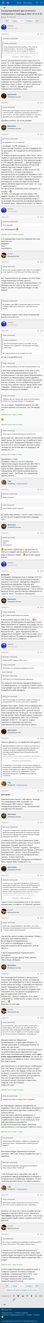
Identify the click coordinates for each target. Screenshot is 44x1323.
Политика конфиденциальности (13, 1315)
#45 (41, 262)
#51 (41, 652)
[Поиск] (41, 3)
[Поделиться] (38, 34)
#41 (41, 34)
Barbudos (12, 126)
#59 (41, 1195)
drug (4, 17)
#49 (41, 571)
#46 (41, 331)
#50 (41, 607)
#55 (41, 875)
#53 (41, 791)
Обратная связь (7, 1313)
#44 (41, 217)
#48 (41, 533)
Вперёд (29, 21)
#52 (41, 738)
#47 (41, 489)
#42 (41, 103)
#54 (41, 822)
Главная (36, 1315)
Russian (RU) (7, 1310)
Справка (29, 1315)
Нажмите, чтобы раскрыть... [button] (22, 57)
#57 (41, 974)
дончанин (12, 94)
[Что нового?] (37, 3)
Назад (14, 21)
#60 (41, 1234)
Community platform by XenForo (19, 1321)
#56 (41, 918)
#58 (41, 1018)
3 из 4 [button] (21, 21)
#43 (41, 134)
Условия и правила (21, 1313)
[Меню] (3, 3)
